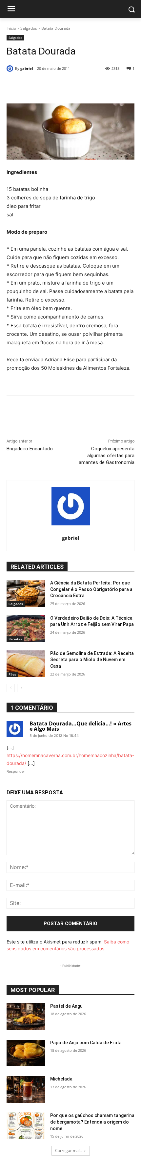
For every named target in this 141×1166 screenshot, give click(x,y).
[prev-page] (11, 688)
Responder (16, 771)
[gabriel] (11, 68)
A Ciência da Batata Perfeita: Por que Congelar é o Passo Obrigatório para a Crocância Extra (91, 589)
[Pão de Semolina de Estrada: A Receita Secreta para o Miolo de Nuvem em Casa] (26, 663)
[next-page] (21, 688)
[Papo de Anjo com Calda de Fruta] (26, 1053)
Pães (12, 674)
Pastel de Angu (66, 1006)
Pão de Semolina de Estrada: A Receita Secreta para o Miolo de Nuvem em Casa (92, 660)
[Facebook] (33, 85)
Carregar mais (68, 1150)
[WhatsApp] (80, 85)
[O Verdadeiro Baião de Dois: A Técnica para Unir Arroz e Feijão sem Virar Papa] (26, 628)
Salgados (28, 28)
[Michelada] (26, 1089)
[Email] (95, 85)
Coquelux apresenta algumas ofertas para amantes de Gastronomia (106, 455)
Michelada (61, 1078)
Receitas (15, 639)
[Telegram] (110, 85)
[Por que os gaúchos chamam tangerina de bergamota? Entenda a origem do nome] (26, 1125)
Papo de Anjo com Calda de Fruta (86, 1042)
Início (11, 28)
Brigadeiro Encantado (30, 449)
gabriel (26, 68)
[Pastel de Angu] (26, 1016)
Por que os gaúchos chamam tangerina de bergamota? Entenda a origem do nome (92, 1122)
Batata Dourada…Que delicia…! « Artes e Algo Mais (80, 726)
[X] (48, 85)
